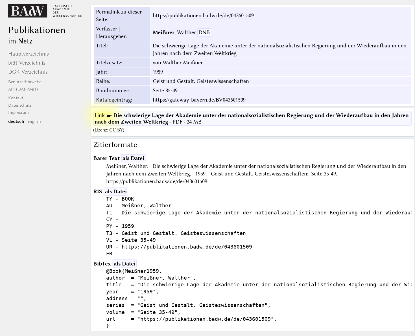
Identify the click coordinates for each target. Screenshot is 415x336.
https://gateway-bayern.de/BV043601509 (199, 99)
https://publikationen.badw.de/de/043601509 (203, 15)
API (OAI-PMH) (23, 89)
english (34, 121)
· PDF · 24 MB (252, 118)
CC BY (116, 130)
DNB (204, 32)
